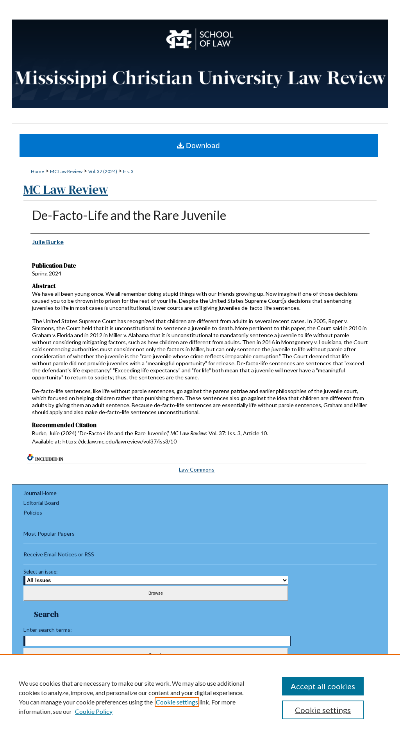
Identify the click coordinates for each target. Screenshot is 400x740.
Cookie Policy (93, 711)
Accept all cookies (323, 686)
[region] (200, 697)
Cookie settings (177, 702)
